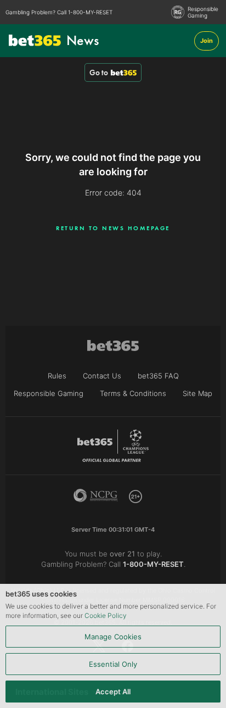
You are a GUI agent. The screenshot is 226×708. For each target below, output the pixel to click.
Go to (98, 72)
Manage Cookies (113, 636)
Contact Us (102, 375)
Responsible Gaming (203, 12)
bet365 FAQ (158, 375)
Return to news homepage (113, 228)
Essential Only (113, 664)
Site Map (197, 393)
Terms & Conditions (133, 393)
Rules (57, 375)
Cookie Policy (105, 615)
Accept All (113, 691)
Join (206, 40)
